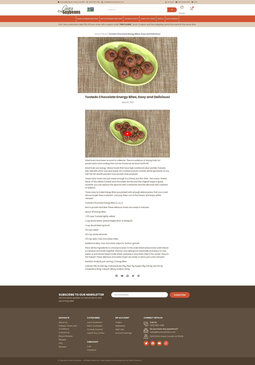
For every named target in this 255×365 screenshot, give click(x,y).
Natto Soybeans (94, 326)
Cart (89, 346)
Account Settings (123, 333)
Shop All (160, 19)
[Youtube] (159, 343)
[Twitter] (146, 343)
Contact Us (64, 332)
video (119, 203)
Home (97, 34)
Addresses (120, 326)
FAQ (61, 343)
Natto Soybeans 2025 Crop (111, 19)
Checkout (91, 350)
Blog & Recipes (172, 19)
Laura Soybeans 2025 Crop (87, 19)
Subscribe (180, 294)
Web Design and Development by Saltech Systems (121, 360)
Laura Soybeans (94, 322)
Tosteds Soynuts (131, 19)
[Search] (172, 9)
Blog (104, 34)
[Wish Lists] (182, 7)
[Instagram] (166, 343)
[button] (116, 276)
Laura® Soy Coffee (147, 19)
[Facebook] (152, 343)
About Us (63, 322)
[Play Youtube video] (127, 133)
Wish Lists (182, 13)
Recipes (62, 339)
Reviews (62, 346)
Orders (118, 322)
